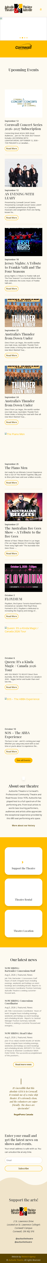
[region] (23, 29)
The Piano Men (16, 468)
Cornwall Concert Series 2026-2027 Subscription (23, 127)
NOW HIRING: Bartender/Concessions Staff (20, 969)
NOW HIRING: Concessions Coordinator (19, 1002)
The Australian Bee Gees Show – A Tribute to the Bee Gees (23, 532)
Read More (12, 149)
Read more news (23, 1064)
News (29, 974)
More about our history (23, 825)
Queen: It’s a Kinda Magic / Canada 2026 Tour (20, 666)
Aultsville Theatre (16, 1260)
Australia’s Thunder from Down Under (20, 336)
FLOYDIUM (13, 599)
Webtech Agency (28, 1256)
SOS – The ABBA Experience (17, 735)
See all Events (23, 760)
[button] (23, 29)
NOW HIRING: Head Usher (18, 1033)
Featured (22, 974)
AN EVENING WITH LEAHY (19, 196)
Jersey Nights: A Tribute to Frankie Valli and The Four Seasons (23, 267)
